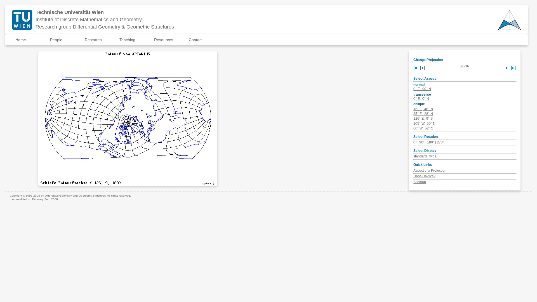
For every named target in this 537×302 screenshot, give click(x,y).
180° (430, 142)
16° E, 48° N (423, 109)
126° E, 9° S (423, 118)
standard (420, 156)
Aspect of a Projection (429, 170)
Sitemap (419, 182)
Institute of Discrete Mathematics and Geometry (89, 19)
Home (20, 39)
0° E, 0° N (421, 98)
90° (422, 142)
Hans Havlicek (424, 176)
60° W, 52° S (423, 128)
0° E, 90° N (422, 89)
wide (433, 156)
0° (415, 142)
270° (440, 142)
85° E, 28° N (423, 113)
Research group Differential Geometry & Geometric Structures (105, 27)
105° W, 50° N (424, 123)
